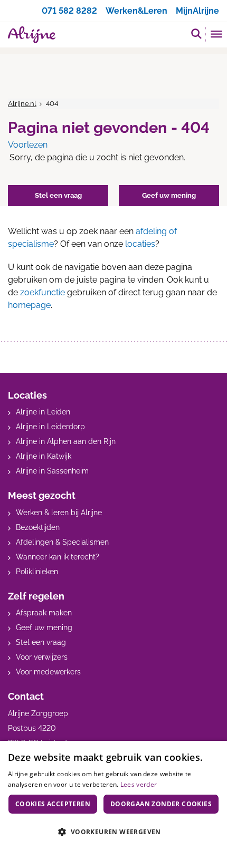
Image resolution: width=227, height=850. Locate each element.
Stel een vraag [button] (58, 195)
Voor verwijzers (42, 657)
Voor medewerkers (48, 672)
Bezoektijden (38, 527)
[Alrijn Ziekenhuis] (31, 34)
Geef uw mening (44, 627)
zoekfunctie (42, 292)
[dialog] (113, 795)
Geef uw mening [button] (169, 195)
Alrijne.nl (22, 104)
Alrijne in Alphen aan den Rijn (66, 441)
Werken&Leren (136, 11)
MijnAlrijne (197, 11)
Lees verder (138, 784)
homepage (29, 305)
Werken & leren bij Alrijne (59, 512)
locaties (140, 244)
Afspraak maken (44, 612)
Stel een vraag (41, 642)
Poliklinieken (37, 571)
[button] (113, 831)
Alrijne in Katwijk (43, 456)
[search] (196, 33)
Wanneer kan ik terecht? (57, 557)
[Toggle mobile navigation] (216, 35)
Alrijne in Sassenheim (52, 471)
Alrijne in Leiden (43, 412)
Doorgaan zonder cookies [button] (161, 803)
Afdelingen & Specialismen (62, 542)
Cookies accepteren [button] (52, 803)
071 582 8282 (69, 11)
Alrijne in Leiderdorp (50, 426)
